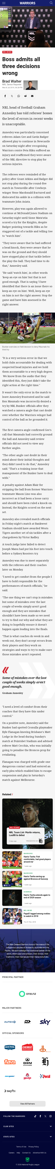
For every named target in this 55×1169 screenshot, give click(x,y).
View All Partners (27, 1103)
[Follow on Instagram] (50, 1116)
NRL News (7, 52)
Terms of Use (21, 1146)
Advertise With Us (39, 1153)
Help (18, 1153)
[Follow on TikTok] (35, 1116)
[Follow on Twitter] (45, 1116)
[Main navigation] (3, 3)
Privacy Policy (33, 1146)
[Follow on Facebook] (40, 1116)
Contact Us (26, 1153)
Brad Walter (11, 81)
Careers (11, 1153)
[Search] (51, 3)
